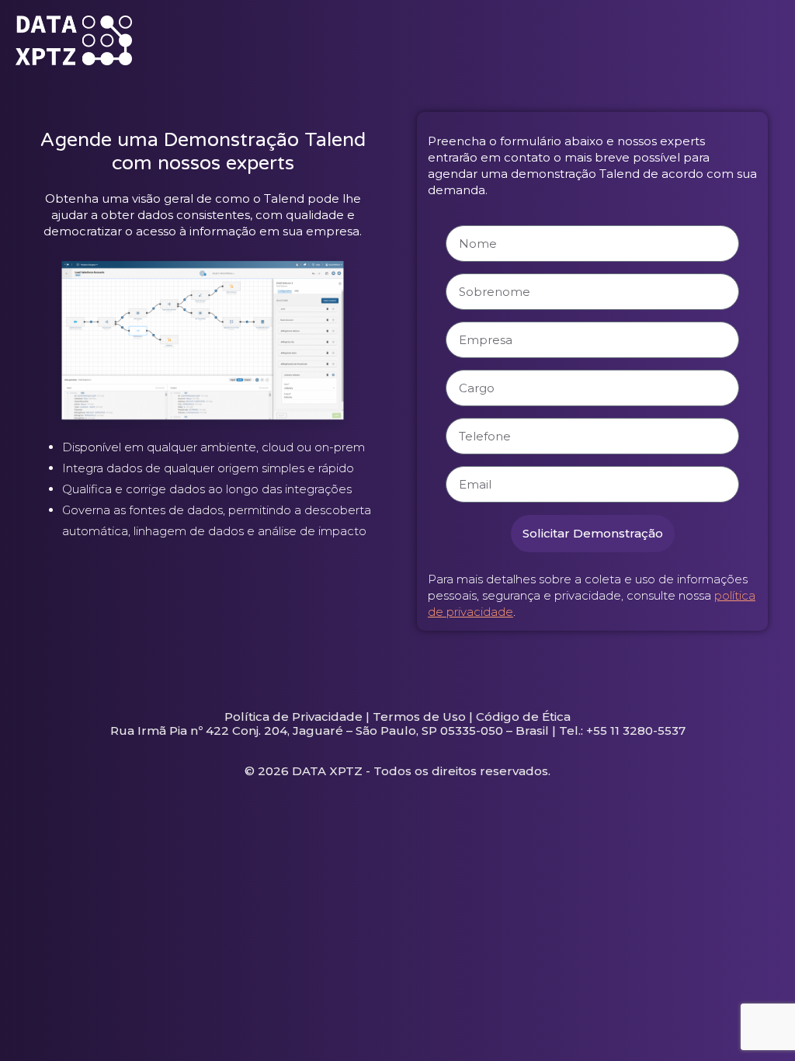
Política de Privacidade (293, 716)
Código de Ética (523, 716)
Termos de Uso (419, 716)
